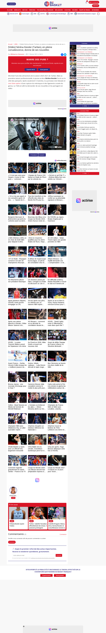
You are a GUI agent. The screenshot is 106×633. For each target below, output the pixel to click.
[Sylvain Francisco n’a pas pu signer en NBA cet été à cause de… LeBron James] (73, 95)
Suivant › (42, 155)
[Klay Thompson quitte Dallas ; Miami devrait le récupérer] (73, 133)
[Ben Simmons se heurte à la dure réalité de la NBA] (73, 169)
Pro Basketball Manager (45, 10)
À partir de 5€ (31, 69)
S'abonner (95, 5)
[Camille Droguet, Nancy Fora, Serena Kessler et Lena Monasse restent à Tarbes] (57, 513)
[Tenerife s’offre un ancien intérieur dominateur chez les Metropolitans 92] (73, 66)
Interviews (95, 10)
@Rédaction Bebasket (17, 54)
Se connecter (94, 2)
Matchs (24, 10)
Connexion (63, 534)
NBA (35, 14)
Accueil (10, 44)
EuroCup (79, 64)
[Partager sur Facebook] (62, 54)
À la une (10, 10)
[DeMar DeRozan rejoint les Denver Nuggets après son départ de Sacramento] (73, 127)
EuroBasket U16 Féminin (84, 52)
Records (75, 10)
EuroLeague (25, 14)
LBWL (16, 44)
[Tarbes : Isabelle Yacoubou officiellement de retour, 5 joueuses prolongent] (38, 513)
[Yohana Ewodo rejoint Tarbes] (18, 513)
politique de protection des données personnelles (43, 558)
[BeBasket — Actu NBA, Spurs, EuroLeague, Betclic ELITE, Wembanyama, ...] (53, 4)
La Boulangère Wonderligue (57, 14)
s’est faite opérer (14, 83)
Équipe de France (84, 10)
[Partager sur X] (65, 54)
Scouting (68, 10)
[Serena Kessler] (13, 490)
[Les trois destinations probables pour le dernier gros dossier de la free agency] (73, 121)
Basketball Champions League (87, 14)
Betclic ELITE (14, 14)
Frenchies (32, 10)
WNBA (79, 46)
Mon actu (17, 10)
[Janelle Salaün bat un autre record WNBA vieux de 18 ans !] (73, 83)
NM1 (71, 14)
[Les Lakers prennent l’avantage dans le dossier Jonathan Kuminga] (73, 145)
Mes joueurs (59, 10)
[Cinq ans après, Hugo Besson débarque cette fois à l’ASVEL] (73, 89)
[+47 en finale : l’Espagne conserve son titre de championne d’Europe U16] (73, 60)
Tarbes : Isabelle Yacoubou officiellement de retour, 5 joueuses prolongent (38, 526)
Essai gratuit (44, 69)
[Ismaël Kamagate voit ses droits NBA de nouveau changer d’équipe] (73, 157)
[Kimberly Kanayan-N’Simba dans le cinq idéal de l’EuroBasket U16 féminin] (73, 54)
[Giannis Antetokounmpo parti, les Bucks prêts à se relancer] (73, 139)
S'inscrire (58, 555)
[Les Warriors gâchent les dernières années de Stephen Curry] (73, 163)
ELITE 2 (43, 14)
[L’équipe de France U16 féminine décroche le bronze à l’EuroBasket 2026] (73, 77)
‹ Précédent (33, 155)
